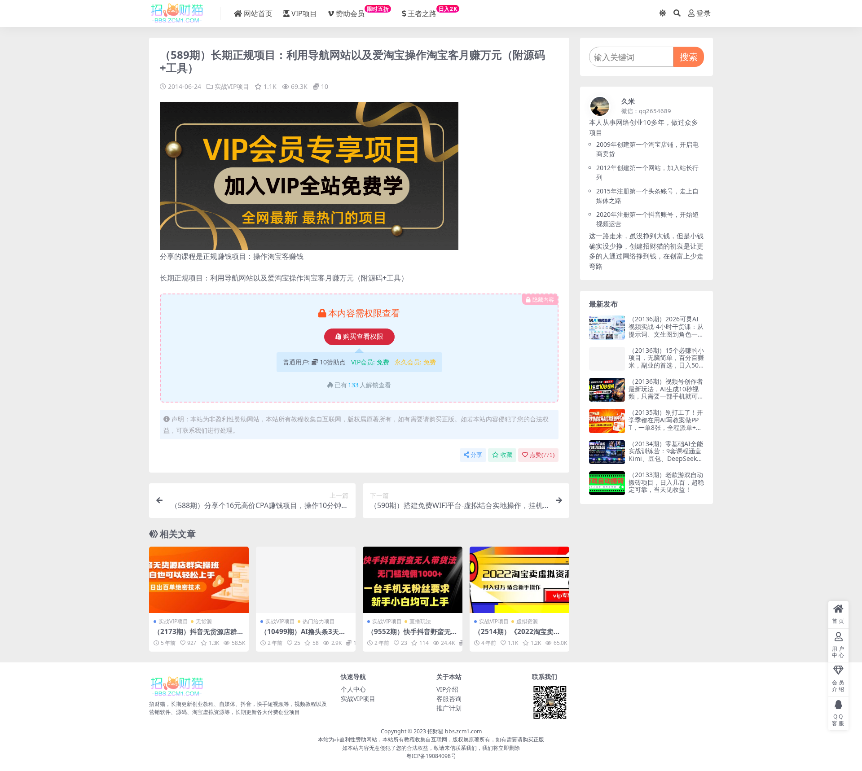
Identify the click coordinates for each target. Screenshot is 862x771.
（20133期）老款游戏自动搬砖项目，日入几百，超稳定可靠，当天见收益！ (666, 482)
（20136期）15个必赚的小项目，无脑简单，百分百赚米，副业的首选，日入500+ (666, 361)
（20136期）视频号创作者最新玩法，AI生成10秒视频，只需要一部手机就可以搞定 (666, 392)
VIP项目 (304, 13)
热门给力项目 (319, 621)
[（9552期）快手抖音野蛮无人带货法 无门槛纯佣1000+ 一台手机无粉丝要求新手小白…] (412, 580)
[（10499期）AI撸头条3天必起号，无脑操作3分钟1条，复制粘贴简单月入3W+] (306, 580)
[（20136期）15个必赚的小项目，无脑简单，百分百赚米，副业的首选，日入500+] (607, 359)
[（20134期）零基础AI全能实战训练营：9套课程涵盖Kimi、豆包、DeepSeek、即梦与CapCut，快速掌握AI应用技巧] (607, 452)
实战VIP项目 (232, 86)
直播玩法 (420, 621)
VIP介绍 (447, 689)
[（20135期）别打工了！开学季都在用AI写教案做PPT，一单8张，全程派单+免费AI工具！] (607, 421)
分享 (476, 454)
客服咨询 (449, 698)
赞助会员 (362, 11)
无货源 (204, 621)
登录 (703, 13)
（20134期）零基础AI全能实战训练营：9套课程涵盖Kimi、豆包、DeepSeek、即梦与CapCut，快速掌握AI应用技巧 (666, 458)
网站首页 (258, 13)
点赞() (542, 454)
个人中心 (353, 689)
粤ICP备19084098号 (431, 756)
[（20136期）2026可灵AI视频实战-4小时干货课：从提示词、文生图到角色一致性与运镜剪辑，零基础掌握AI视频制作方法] (607, 327)
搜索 (689, 57)
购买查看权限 (363, 336)
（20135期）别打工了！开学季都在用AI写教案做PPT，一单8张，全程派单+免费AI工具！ (666, 423)
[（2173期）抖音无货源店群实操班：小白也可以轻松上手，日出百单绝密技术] (199, 580)
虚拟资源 (527, 621)
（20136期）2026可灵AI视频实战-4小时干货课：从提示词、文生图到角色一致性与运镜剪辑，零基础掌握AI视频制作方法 (666, 334)
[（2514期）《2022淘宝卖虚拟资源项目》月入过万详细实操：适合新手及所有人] (519, 580)
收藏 (506, 454)
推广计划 (449, 708)
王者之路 (432, 11)
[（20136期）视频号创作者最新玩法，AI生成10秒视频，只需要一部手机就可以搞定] (607, 390)
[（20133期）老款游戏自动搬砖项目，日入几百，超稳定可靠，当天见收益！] (607, 483)
